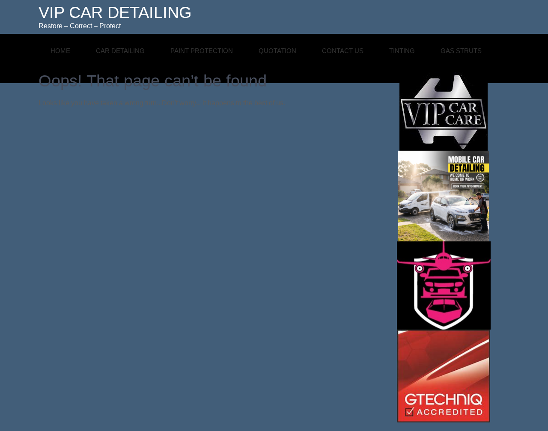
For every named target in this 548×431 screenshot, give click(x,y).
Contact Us (342, 50)
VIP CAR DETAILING (115, 12)
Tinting (402, 50)
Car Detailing (120, 50)
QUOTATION (277, 50)
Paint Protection (201, 50)
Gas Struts (461, 50)
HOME (60, 50)
